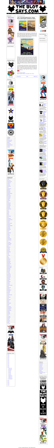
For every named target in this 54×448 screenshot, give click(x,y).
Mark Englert (27, 73)
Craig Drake (8, 200)
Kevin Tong (8, 249)
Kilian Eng (8, 250)
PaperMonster (9, 281)
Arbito (8, 187)
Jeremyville (8, 237)
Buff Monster (8, 194)
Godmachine (8, 224)
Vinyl (12, 13)
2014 (8, 361)
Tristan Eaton (8, 317)
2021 (8, 380)
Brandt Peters (8, 192)
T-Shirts (31, 13)
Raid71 (8, 286)
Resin (16, 13)
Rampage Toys (9, 287)
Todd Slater (8, 312)
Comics (38, 13)
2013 (8, 360)
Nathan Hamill (9, 275)
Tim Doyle (8, 311)
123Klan (8, 179)
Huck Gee (8, 230)
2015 (8, 362)
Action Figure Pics (9, 141)
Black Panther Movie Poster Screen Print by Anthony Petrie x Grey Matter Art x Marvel (45, 171)
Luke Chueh (8, 255)
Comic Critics (41, 364)
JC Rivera (8, 236)
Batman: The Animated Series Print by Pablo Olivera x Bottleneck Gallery (44, 150)
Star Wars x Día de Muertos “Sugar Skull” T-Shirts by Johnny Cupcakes (45, 113)
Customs (19, 13)
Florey (8, 217)
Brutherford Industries (9, 193)
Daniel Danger (9, 205)
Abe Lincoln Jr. (9, 180)
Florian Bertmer (9, 218)
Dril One (8, 212)
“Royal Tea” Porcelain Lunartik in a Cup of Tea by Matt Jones (44, 128)
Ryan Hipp (8, 292)
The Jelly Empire (9, 310)
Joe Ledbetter (8, 242)
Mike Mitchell (8, 268)
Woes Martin (8, 323)
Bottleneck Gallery (22, 73)
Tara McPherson (9, 306)
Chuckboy (8, 199)
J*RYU (8, 231)
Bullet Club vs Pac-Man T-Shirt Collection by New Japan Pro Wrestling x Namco (45, 164)
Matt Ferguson (9, 261)
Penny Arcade (41, 369)
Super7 (8, 305)
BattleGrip (8, 142)
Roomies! (41, 370)
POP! (27, 13)
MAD (7, 256)
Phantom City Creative (9, 285)
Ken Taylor (8, 248)
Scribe (8, 298)
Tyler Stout (8, 318)
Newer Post (19, 76)
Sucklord (8, 304)
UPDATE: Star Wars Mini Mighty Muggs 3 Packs (45, 105)
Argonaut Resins (9, 188)
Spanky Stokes (9, 143)
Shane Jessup (9, 299)
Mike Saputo (8, 269)
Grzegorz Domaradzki (9, 225)
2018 (8, 365)
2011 (8, 358)
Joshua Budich (9, 244)
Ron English (8, 291)
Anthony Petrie (9, 186)
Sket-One (8, 300)
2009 (8, 356)
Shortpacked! (41, 371)
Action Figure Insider (9, 140)
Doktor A (8, 211)
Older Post (35, 76)
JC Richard (8, 235)
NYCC (45, 13)
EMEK (8, 213)
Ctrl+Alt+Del (41, 365)
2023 (8, 382)
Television (33, 73)
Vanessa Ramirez (11, 68)
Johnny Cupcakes (9, 243)
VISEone (8, 322)
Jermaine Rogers (9, 238)
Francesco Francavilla (9, 219)
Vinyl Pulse (8, 147)
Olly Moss (8, 280)
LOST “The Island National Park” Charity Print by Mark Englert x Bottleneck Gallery (26, 18)
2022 (8, 381)
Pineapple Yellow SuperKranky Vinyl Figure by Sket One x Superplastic (44, 135)
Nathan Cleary (9, 274)
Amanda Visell (9, 182)
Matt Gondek (8, 262)
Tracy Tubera (8, 316)
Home (8, 13)
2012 (8, 359)
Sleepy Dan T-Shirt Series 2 (44, 156)
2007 (8, 354)
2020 (8, 367)
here (45, 379)
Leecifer (8, 254)
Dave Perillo (8, 206)
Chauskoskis (8, 198)
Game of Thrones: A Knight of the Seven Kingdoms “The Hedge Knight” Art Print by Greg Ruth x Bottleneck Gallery (43, 120)
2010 (8, 357)
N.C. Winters (8, 273)
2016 (8, 363)
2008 (8, 355)
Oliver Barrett (8, 279)
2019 (8, 366)
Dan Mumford (8, 204)
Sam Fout (8, 293)
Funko (23, 13)
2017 (8, 364)
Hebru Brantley (9, 229)
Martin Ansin (8, 260)
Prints (34, 13)
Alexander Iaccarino (9, 181)
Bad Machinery (41, 363)
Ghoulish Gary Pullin (9, 223)
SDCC (42, 13)
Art (19, 73)
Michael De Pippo (9, 267)
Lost (25, 73)
